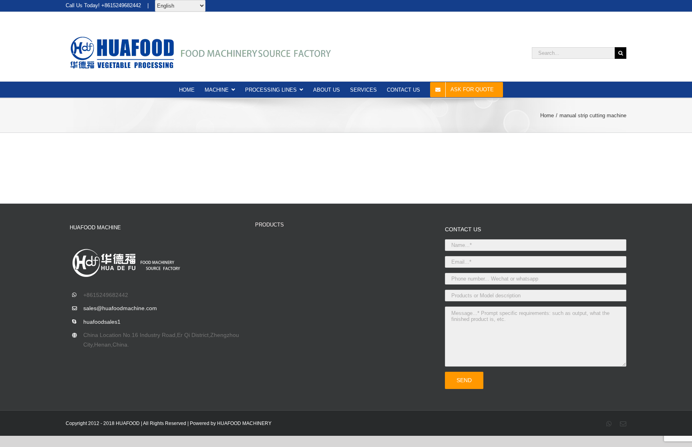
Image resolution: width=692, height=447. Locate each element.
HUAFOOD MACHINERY (244, 423)
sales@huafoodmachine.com (120, 308)
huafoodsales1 (102, 322)
